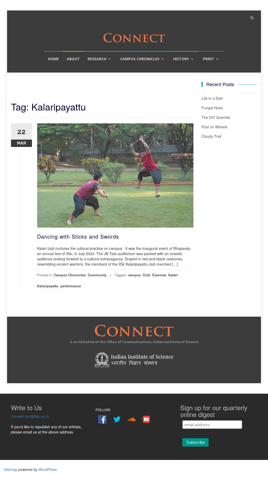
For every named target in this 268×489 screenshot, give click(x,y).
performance (70, 285)
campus (134, 274)
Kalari (173, 274)
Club (146, 274)
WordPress (47, 469)
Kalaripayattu (47, 285)
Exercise (159, 274)
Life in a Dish (212, 98)
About (73, 58)
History (181, 58)
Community (97, 274)
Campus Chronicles (139, 58)
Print (208, 58)
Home (53, 58)
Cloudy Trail (211, 136)
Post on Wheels (214, 126)
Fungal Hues (212, 107)
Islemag (10, 469)
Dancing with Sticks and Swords (78, 236)
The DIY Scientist (216, 117)
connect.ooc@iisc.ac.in (30, 416)
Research (97, 58)
